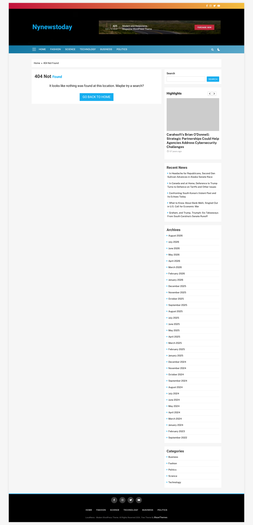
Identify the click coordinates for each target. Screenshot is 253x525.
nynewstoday (52, 27)
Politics (122, 49)
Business (106, 49)
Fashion (55, 49)
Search (171, 73)
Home (42, 49)
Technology (88, 49)
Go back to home (97, 97)
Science (70, 49)
